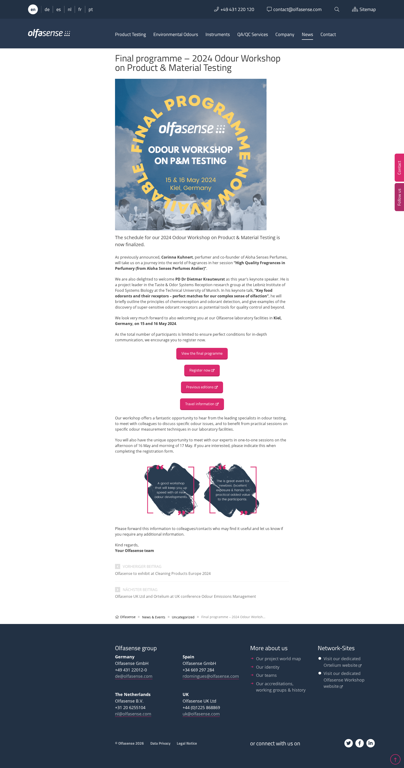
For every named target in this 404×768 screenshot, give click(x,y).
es (58, 9)
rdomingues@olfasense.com (211, 676)
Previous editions (199, 387)
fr (80, 9)
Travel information (199, 404)
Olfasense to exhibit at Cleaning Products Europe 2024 (163, 573)
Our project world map (278, 658)
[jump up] (395, 759)
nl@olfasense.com (133, 714)
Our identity (267, 667)
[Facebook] (359, 743)
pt (91, 9)
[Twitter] (348, 743)
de (47, 9)
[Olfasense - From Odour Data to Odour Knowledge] (49, 35)
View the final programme (202, 353)
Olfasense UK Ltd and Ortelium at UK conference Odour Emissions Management (185, 596)
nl (70, 9)
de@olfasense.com (133, 676)
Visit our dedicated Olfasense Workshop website (344, 679)
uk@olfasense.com (201, 714)
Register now (199, 370)
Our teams (266, 675)
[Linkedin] (370, 743)
